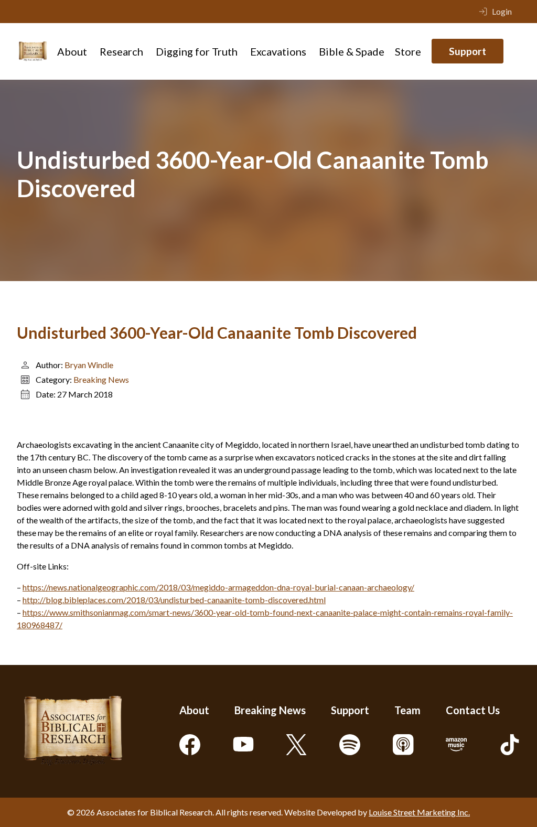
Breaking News (101, 379)
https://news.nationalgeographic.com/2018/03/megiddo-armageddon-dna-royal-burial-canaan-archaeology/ (218, 587)
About (72, 51)
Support (467, 51)
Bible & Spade (351, 51)
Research (121, 51)
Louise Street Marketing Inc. (419, 812)
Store (408, 51)
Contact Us (473, 710)
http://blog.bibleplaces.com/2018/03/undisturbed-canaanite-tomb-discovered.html (174, 600)
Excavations (278, 51)
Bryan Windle (89, 365)
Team (407, 710)
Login (502, 11)
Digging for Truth (197, 51)
